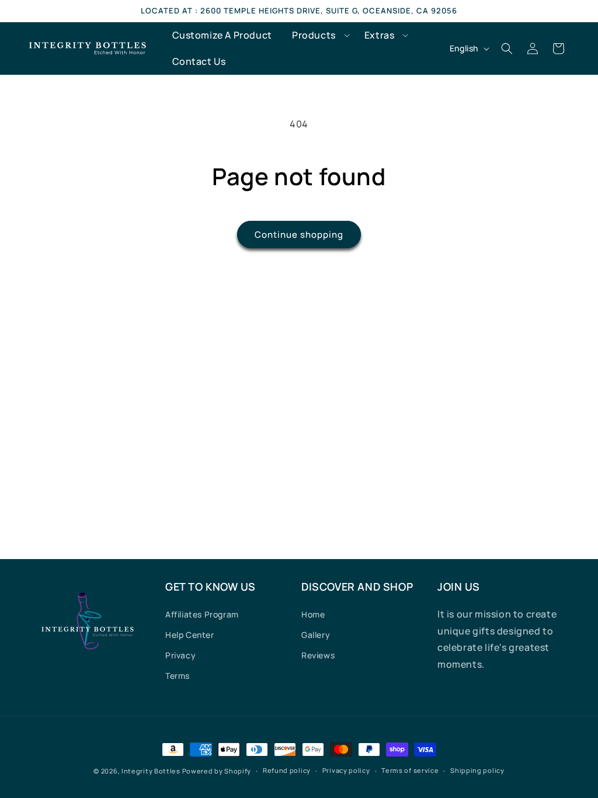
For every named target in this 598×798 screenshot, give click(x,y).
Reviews (318, 655)
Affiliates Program (202, 614)
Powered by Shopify (217, 770)
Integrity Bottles (150, 770)
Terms (177, 675)
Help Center (189, 634)
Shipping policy (477, 770)
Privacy (180, 655)
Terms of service (410, 770)
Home (313, 614)
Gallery (315, 634)
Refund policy (287, 770)
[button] (318, 35)
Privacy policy (346, 770)
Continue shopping (299, 234)
